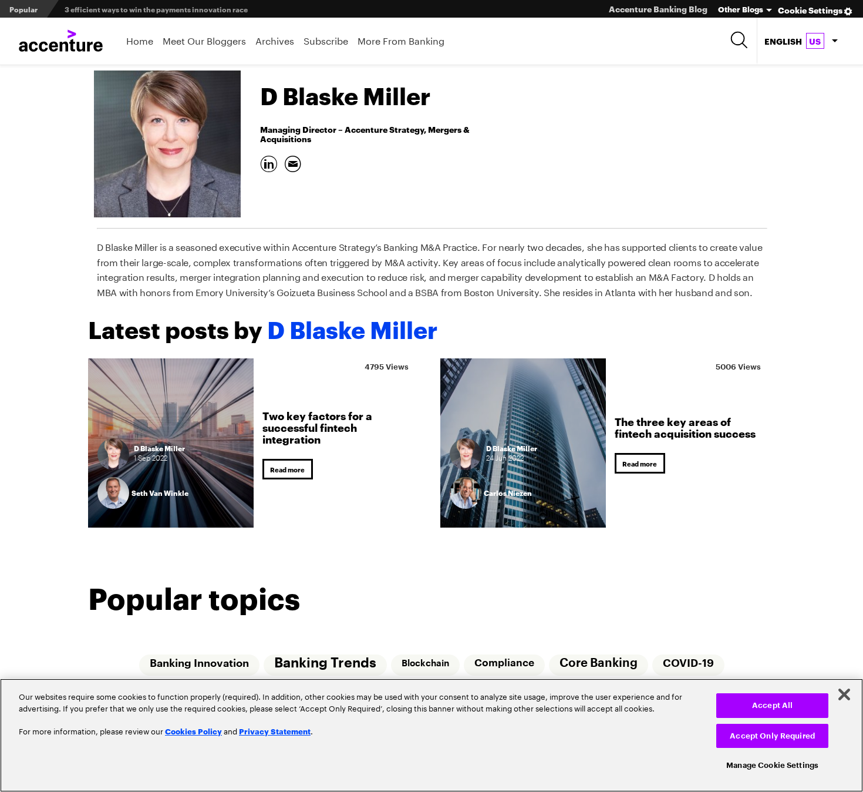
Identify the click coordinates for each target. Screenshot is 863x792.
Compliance (504, 663)
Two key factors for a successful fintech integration (317, 426)
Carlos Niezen (508, 493)
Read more (289, 469)
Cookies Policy (193, 731)
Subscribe (326, 39)
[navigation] (800, 41)
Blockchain (425, 663)
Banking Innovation (197, 663)
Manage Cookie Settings (772, 765)
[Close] (844, 694)
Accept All (772, 705)
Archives (274, 39)
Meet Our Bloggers (204, 39)
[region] (431, 735)
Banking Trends (324, 663)
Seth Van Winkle (160, 493)
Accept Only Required (772, 736)
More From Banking (401, 39)
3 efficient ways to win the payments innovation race (156, 9)
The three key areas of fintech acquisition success (685, 425)
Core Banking (599, 663)
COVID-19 (689, 663)
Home (139, 39)
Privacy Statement (275, 731)
